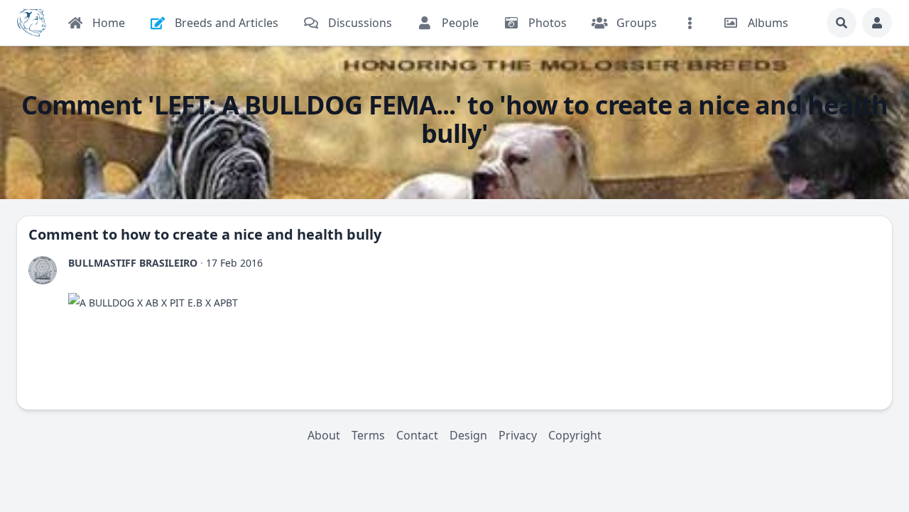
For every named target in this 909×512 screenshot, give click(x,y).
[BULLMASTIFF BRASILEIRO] (42, 270)
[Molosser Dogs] (31, 23)
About (323, 435)
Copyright (575, 435)
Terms (368, 435)
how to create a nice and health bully (251, 234)
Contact (417, 435)
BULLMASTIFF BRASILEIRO (132, 263)
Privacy (518, 435)
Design (468, 435)
